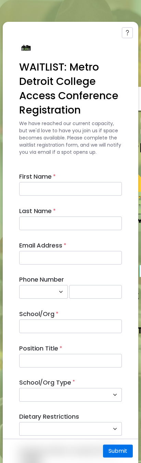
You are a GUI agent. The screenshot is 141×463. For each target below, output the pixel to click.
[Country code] (60, 291)
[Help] (127, 32)
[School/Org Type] (115, 394)
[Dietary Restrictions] (115, 428)
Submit (117, 451)
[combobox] (36, 292)
